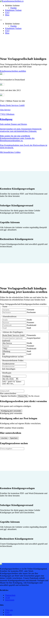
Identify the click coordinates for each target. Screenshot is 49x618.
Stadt (29, 328)
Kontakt (8, 615)
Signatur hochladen (9, 396)
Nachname (31, 312)
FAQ (7, 12)
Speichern (14, 438)
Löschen (4, 438)
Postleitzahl (31, 325)
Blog (7, 15)
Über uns (9, 610)
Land (29, 354)
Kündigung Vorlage (13, 10)
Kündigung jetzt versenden (11, 411)
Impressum (9, 600)
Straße (29, 320)
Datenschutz (10, 595)
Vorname (30, 309)
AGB (7, 597)
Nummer (30, 322)
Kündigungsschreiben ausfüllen (13, 71)
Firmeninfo (31, 335)
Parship (13, 8)
